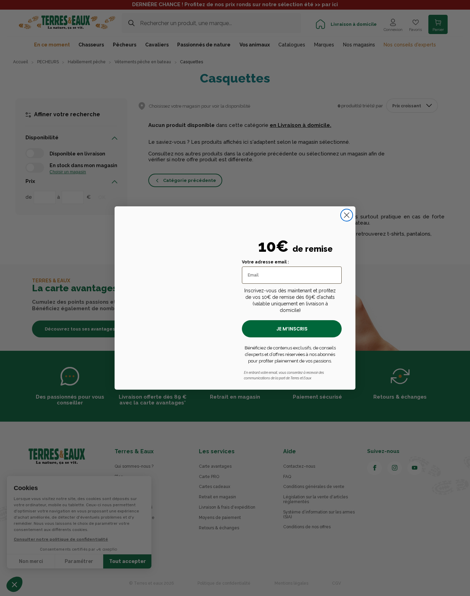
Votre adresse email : (265, 262)
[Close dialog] (347, 215)
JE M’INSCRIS (292, 328)
